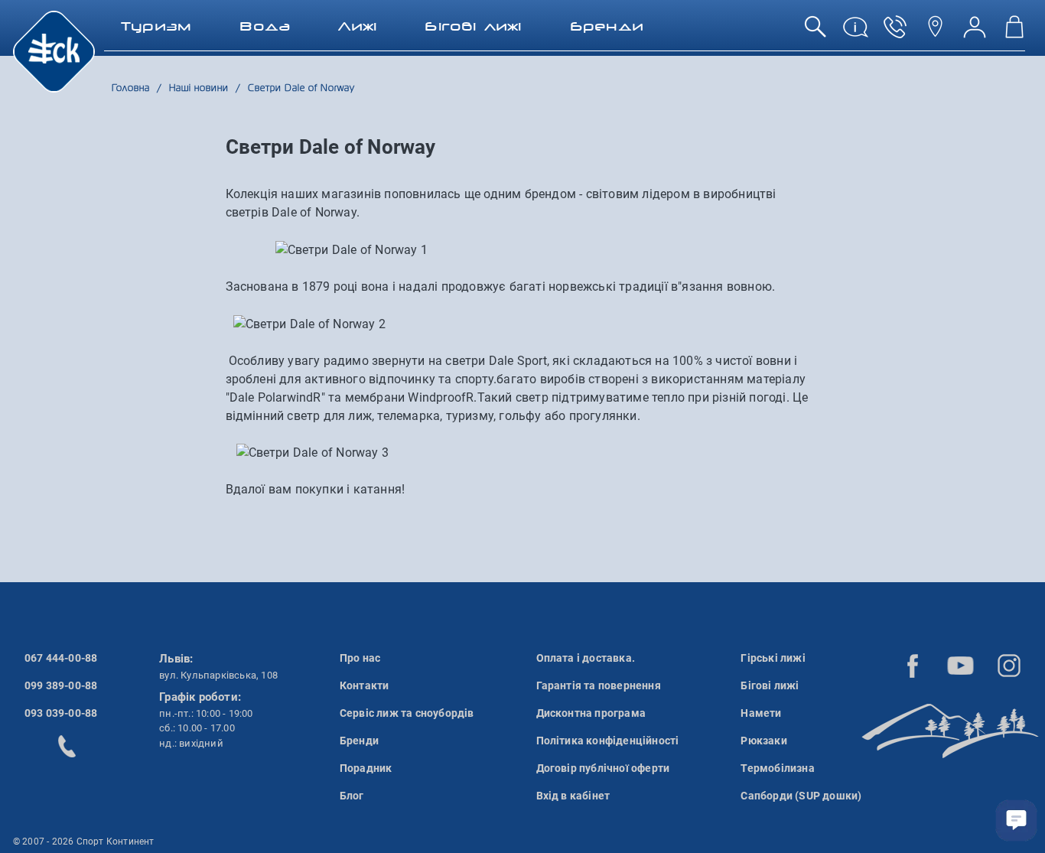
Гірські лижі (773, 658)
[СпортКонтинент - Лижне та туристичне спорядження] (54, 50)
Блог (352, 796)
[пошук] (815, 32)
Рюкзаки (763, 740)
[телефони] (895, 32)
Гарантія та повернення (598, 685)
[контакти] (935, 32)
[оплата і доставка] (855, 32)
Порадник (366, 768)
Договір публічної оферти (603, 768)
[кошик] (1014, 32)
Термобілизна (777, 768)
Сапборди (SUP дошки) (801, 796)
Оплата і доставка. (586, 658)
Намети (761, 713)
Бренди (359, 740)
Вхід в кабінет (573, 796)
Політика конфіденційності (607, 740)
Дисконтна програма (591, 713)
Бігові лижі (770, 685)
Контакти (364, 685)
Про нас (360, 658)
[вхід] (975, 32)
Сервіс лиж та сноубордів (407, 713)
